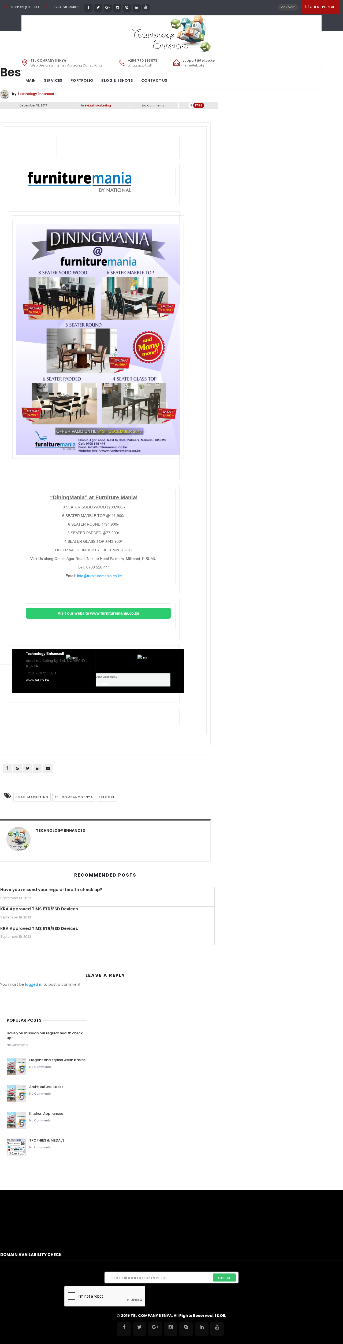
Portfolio (82, 80)
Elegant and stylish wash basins (57, 1059)
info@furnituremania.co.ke (99, 576)
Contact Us (154, 80)
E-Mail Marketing (98, 105)
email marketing (32, 797)
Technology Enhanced (35, 93)
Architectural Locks (46, 1086)
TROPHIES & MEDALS (46, 1140)
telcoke (107, 797)
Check (224, 1278)
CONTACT (288, 7)
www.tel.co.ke (37, 680)
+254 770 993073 (66, 7)
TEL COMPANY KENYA (73, 797)
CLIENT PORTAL (322, 7)
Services (53, 80)
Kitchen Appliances (46, 1113)
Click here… (164, 142)
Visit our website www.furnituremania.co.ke (98, 613)
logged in (33, 984)
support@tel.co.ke (26, 7)
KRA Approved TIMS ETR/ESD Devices (39, 909)
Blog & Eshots (117, 80)
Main (30, 80)
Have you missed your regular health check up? (51, 889)
